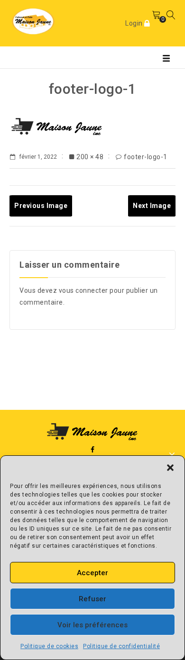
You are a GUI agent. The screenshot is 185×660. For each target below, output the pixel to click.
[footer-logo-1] (56, 127)
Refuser (92, 599)
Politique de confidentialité (121, 646)
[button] (170, 467)
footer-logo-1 (145, 157)
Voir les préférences (92, 625)
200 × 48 (89, 157)
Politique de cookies (49, 646)
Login (134, 23)
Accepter (92, 573)
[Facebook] (92, 450)
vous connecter (83, 290)
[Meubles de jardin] (33, 21)
